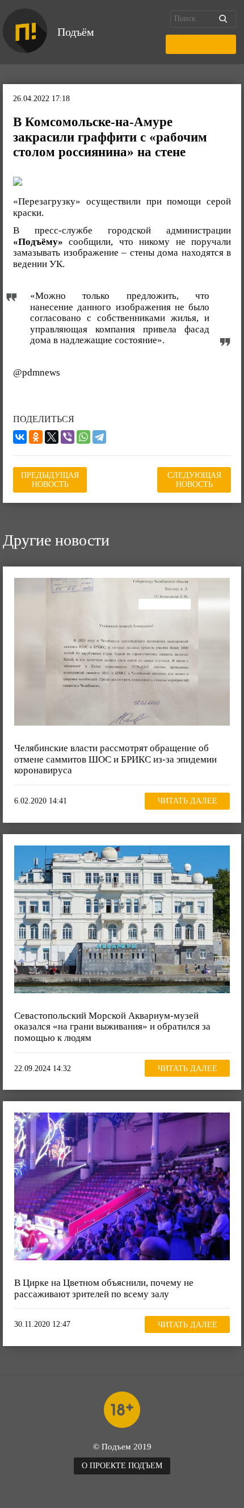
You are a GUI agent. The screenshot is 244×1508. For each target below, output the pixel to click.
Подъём (75, 32)
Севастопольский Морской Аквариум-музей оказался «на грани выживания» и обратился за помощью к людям (112, 1026)
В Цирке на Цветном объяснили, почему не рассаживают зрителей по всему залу (103, 1288)
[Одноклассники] (36, 437)
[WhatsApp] (83, 437)
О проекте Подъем (122, 1465)
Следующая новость (194, 480)
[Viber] (67, 437)
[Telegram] (99, 437)
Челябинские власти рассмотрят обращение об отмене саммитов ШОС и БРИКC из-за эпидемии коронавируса (115, 759)
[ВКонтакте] (20, 437)
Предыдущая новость (50, 480)
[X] (51, 437)
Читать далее (187, 801)
